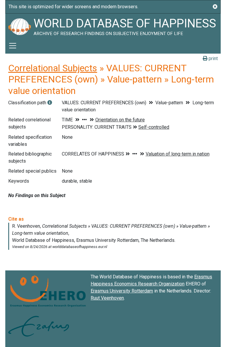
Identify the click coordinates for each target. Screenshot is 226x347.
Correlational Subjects (52, 68)
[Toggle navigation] (12, 45)
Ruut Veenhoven (107, 298)
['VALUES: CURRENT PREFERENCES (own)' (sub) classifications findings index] (49, 102)
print (212, 58)
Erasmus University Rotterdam (122, 291)
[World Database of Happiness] (19, 26)
